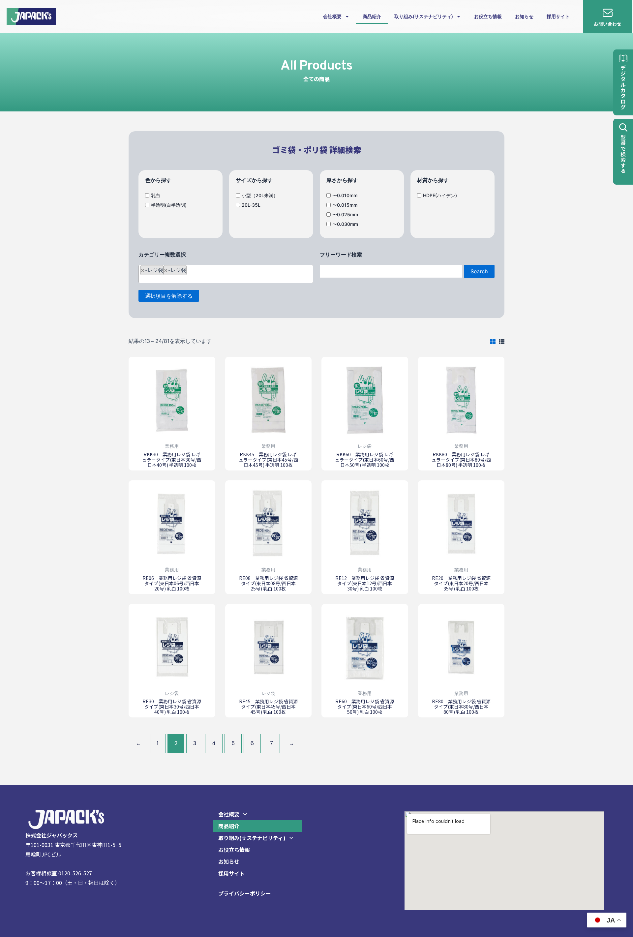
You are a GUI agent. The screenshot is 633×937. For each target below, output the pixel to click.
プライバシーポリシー (244, 893)
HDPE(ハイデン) (440, 195)
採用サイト (558, 16)
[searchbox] (228, 273)
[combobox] (225, 274)
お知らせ (524, 16)
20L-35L (251, 205)
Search (479, 271)
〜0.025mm (345, 214)
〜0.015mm (344, 205)
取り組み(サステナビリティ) (423, 16)
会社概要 (332, 16)
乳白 (155, 195)
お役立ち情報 (488, 16)
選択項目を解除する (169, 295)
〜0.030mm (345, 224)
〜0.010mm (344, 195)
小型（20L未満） (260, 195)
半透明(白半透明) (169, 205)
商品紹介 (372, 16)
